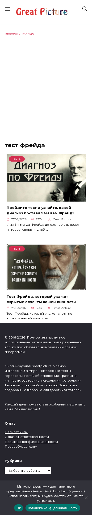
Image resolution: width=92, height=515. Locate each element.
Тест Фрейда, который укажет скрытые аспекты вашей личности (41, 299)
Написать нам (16, 432)
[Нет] (86, 497)
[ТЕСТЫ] (46, 198)
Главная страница (19, 33)
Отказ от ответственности (27, 437)
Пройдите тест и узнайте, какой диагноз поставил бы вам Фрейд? (41, 210)
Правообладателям (21, 446)
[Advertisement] (46, 84)
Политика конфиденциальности (31, 442)
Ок (19, 508)
